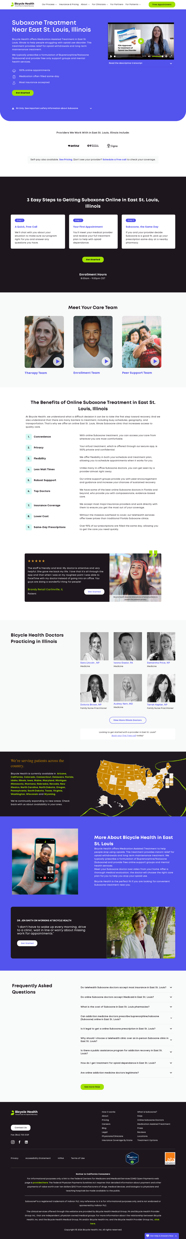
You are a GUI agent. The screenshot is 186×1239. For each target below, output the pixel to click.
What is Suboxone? (147, 1112)
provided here (40, 1183)
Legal (104, 1132)
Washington (18, 794)
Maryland (48, 781)
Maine (38, 781)
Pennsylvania (18, 791)
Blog (104, 1128)
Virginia (57, 791)
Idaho (14, 781)
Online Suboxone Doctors (150, 1120)
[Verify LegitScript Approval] (132, 1158)
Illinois (22, 781)
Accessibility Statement (38, 1158)
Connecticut (43, 777)
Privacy (14, 1158)
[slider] (127, 56)
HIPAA (61, 1158)
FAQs (139, 1116)
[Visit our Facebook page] (19, 1142)
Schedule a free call (114, 160)
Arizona (61, 774)
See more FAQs (92, 1087)
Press (140, 1128)
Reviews (141, 1132)
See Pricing (65, 160)
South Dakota (36, 791)
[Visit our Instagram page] (13, 1142)
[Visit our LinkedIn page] (26, 1142)
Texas (48, 791)
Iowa (30, 781)
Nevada (54, 784)
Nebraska (42, 784)
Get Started (23, 93)
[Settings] (166, 56)
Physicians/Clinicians (112, 1136)
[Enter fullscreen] (171, 56)
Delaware (58, 777)
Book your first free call (124, 736)
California (17, 777)
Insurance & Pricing (69, 4)
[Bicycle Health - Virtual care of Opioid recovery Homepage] (22, 5)
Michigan (60, 781)
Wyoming (49, 794)
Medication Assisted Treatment (153, 1124)
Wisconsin (32, 794)
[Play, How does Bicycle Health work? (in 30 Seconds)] (111, 56)
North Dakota (47, 787)
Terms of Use (78, 1158)
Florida (69, 777)
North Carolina (29, 787)
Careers (106, 1124)
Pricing (105, 1120)
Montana (30, 784)
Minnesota (17, 784)
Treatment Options (147, 1140)
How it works (108, 1112)
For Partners (116, 4)
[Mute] (149, 56)
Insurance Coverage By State (117, 1140)
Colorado (29, 777)
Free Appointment (161, 5)
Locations (142, 1136)
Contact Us (21, 1128)
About (105, 1116)
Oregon (60, 787)
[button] (49, 5)
